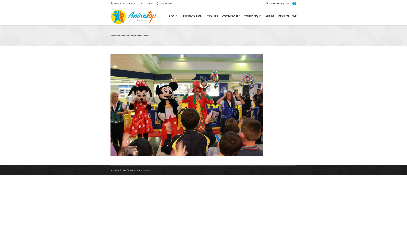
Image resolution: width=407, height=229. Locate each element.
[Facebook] (294, 3)
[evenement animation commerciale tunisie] (203, 105)
